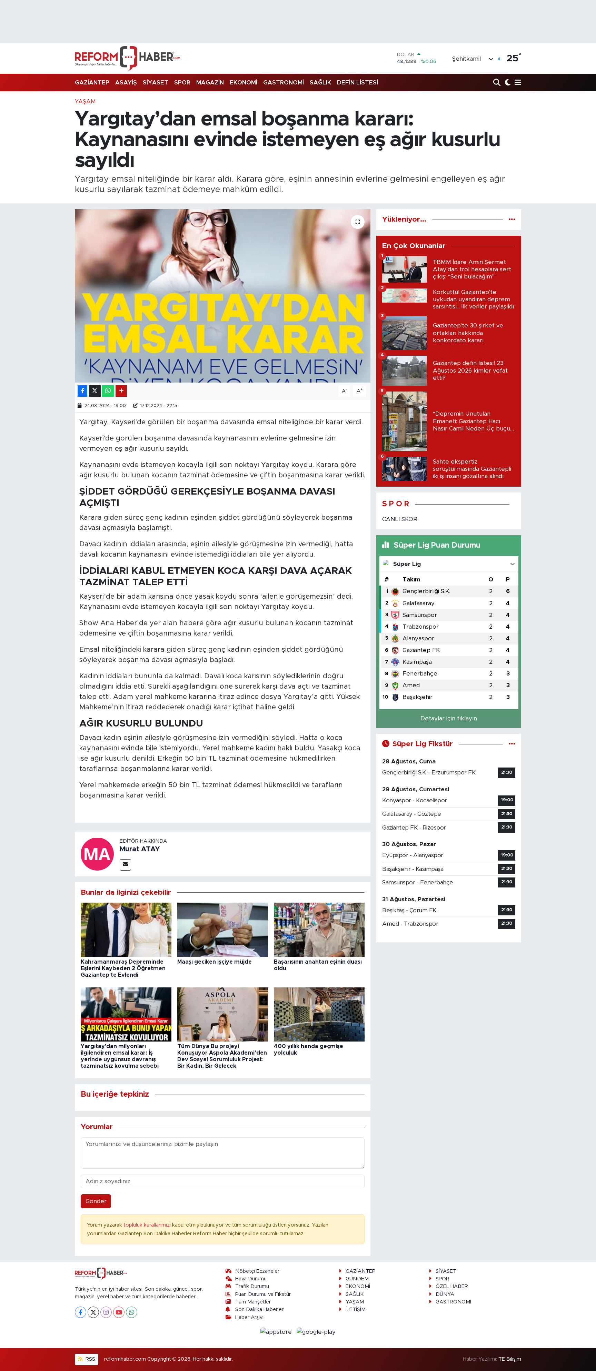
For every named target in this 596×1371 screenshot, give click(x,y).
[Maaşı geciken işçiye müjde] (222, 930)
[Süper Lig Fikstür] (512, 744)
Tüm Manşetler (253, 1301)
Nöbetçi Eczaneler (257, 1271)
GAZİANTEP (92, 82)
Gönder (96, 1201)
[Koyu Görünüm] (507, 82)
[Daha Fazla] (121, 391)
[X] (93, 1312)
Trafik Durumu (252, 1286)
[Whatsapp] (131, 1312)
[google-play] (316, 1331)
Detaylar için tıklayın (448, 718)
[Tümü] (512, 219)
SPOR (182, 82)
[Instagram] (106, 1312)
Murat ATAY (140, 849)
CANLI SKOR (399, 519)
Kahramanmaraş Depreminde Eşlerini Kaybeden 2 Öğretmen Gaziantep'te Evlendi (123, 968)
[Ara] (497, 82)
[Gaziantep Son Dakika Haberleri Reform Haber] (127, 58)
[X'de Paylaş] (95, 391)
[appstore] (277, 1331)
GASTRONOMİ (283, 82)
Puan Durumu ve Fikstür (263, 1294)
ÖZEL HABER (452, 1286)
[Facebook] (80, 1312)
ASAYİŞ (126, 82)
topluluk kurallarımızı (147, 1225)
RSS (89, 1359)
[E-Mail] (125, 865)
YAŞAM (85, 101)
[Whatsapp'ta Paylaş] (108, 391)
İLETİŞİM (356, 1309)
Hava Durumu (251, 1278)
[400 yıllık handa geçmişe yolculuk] (319, 1014)
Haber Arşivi (249, 1317)
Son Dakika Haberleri (260, 1309)
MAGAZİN (210, 82)
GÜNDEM (357, 1278)
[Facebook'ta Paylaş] (82, 391)
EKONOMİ (243, 82)
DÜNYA (445, 1294)
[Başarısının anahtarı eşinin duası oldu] (319, 930)
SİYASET (155, 82)
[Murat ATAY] (97, 853)
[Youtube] (119, 1312)
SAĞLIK (320, 82)
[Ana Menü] (517, 82)
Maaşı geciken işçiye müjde (214, 962)
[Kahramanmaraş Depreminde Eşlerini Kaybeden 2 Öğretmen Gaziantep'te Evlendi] (126, 930)
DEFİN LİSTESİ (357, 82)
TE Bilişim (509, 1359)
